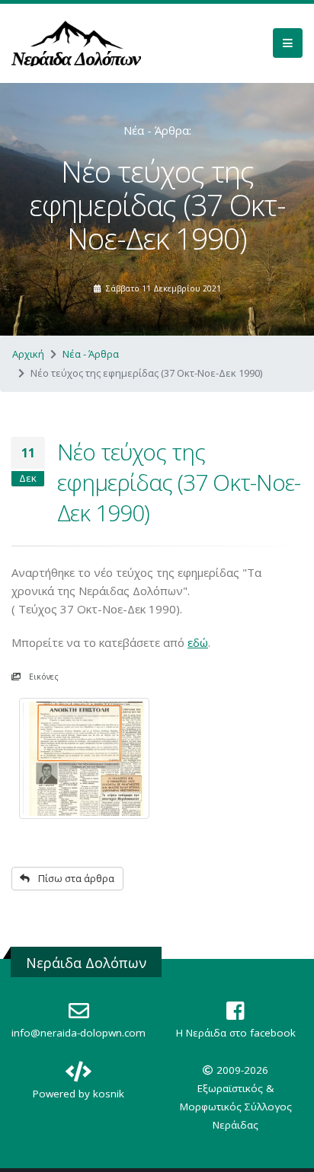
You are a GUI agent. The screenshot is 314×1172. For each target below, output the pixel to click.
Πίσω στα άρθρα (75, 878)
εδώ (197, 642)
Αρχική (28, 354)
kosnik (108, 1093)
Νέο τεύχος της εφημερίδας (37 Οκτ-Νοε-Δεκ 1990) (178, 482)
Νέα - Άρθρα (90, 354)
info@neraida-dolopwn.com (78, 1033)
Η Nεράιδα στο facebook (236, 1033)
